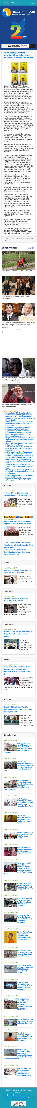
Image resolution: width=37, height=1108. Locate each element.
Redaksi (25, 1097)
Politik (10, 1095)
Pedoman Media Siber (21, 1099)
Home (5, 1095)
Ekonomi (30, 1095)
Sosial (23, 1095)
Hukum (16, 1095)
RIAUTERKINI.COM (10, 3)
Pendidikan (6, 1097)
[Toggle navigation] (32, 3)
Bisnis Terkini (16, 1097)
